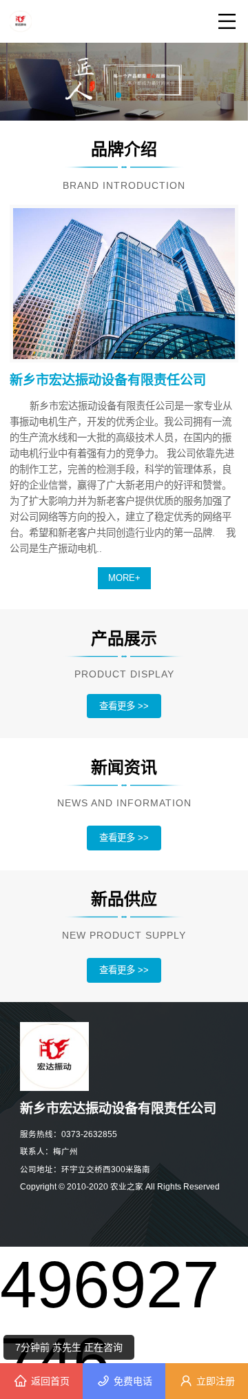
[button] (118, 95)
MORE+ (124, 578)
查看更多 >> (124, 706)
